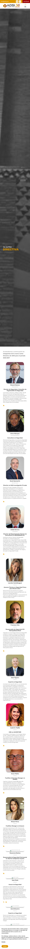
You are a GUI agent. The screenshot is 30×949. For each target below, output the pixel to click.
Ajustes (3, 942)
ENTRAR (26, 1)
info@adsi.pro (5, 1)
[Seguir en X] (20, 1)
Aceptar (5, 946)
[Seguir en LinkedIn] (17, 1)
